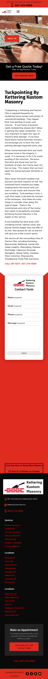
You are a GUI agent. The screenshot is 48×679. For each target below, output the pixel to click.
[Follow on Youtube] (39, 673)
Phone (15, 314)
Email (14, 306)
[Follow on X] (31, 673)
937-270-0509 (29, 263)
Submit (24, 353)
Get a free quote (16, 47)
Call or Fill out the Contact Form (24, 646)
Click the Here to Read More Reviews (24, 465)
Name (15, 297)
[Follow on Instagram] (35, 673)
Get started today (24, 76)
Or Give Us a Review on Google (24, 471)
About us (12, 39)
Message (16, 323)
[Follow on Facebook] (27, 673)
